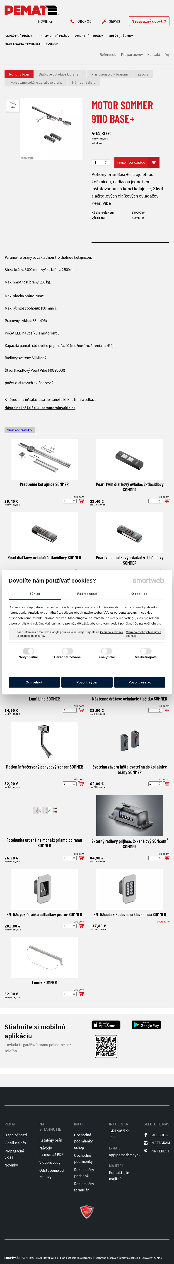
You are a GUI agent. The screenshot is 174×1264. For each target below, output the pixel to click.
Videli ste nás (16, 1142)
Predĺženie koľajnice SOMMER (44, 484)
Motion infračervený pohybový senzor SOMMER (44, 766)
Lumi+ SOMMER (44, 982)
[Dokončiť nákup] (167, 54)
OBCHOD (84, 21)
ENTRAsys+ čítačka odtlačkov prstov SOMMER (44, 914)
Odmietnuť (34, 682)
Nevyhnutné (28, 657)
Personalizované (67, 657)
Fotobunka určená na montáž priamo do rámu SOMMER (45, 842)
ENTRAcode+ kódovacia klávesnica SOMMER (130, 914)
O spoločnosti (16, 1134)
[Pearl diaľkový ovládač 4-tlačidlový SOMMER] (44, 532)
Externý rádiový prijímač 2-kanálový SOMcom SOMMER (130, 843)
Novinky (11, 1165)
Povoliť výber (87, 682)
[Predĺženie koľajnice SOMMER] (44, 459)
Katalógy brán (50, 1140)
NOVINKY (45, 21)
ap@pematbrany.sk (124, 1154)
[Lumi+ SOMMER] (44, 957)
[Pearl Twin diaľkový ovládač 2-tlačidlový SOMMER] (129, 459)
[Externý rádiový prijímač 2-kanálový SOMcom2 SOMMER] (129, 815)
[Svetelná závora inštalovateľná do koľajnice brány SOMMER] (129, 742)
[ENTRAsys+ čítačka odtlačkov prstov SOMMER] (44, 889)
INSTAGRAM (160, 1142)
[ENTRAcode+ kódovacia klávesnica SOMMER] (129, 889)
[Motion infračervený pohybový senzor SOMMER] (44, 742)
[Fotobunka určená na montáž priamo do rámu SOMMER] (44, 815)
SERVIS (114, 21)
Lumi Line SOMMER (44, 698)
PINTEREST (160, 1151)
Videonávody (49, 1162)
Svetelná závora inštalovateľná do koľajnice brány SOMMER (130, 769)
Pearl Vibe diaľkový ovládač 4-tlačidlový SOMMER (130, 560)
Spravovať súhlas (152, 1257)
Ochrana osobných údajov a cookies (143, 634)
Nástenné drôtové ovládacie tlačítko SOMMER (129, 698)
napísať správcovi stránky (77, 1257)
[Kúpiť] (81, 501)
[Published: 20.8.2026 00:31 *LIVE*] (23, 1257)
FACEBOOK (159, 1134)
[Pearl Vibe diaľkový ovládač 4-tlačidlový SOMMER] (129, 532)
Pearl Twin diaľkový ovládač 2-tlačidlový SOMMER (130, 486)
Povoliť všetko (139, 682)
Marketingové (146, 657)
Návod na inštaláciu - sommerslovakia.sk (40, 407)
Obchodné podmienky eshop (83, 1141)
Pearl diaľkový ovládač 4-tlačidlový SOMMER (44, 557)
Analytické (106, 657)
